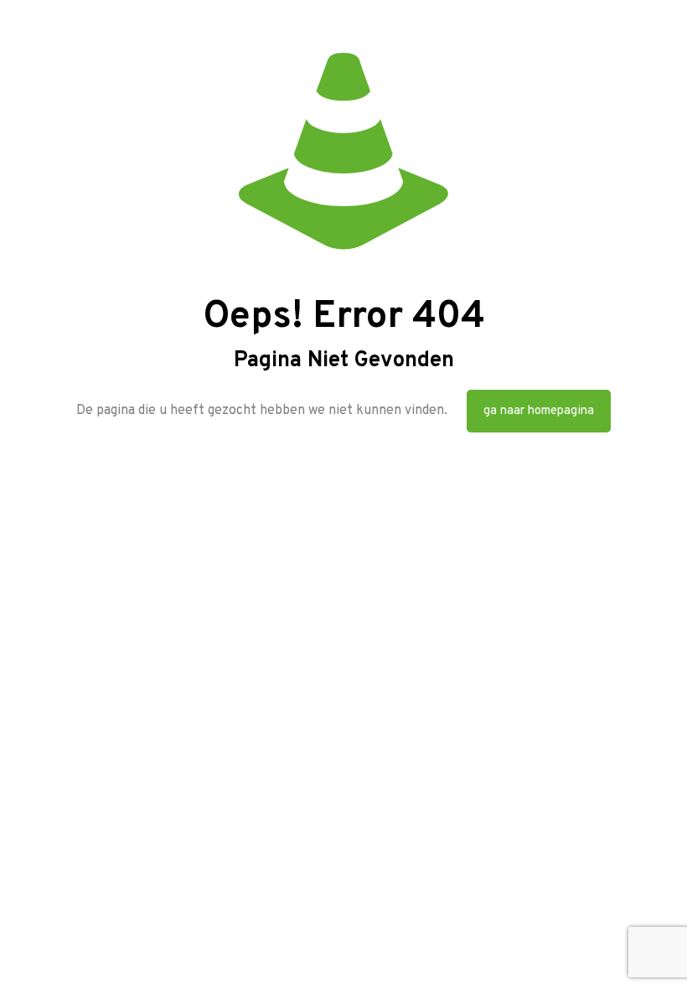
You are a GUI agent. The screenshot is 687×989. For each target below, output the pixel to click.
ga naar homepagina (538, 411)
